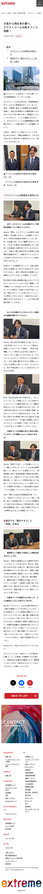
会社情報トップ (10, 785)
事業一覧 (8, 757)
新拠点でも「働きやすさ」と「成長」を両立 (23, 60)
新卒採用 (8, 829)
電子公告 (28, 795)
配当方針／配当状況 (31, 792)
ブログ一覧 (8, 848)
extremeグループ (11, 801)
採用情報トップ (10, 823)
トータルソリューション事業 (12, 760)
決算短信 (28, 770)
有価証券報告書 (30, 775)
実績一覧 (8, 776)
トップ (3, 13)
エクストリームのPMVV (11, 789)
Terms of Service (16, 869)
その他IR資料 (29, 784)
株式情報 (28, 790)
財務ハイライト (30, 764)
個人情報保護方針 (11, 855)
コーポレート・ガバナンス (32, 760)
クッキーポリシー (11, 861)
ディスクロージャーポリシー (32, 810)
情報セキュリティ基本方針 (13, 858)
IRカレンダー (29, 798)
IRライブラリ (29, 767)
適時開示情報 (29, 787)
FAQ (26, 804)
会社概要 (8, 793)
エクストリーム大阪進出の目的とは (23, 52)
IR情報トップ (29, 757)
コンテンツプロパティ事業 (12, 765)
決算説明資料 (29, 773)
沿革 (6, 795)
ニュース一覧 (9, 838)
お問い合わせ (9, 853)
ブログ (9, 13)
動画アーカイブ (30, 778)
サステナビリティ (11, 814)
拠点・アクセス (10, 798)
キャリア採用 (9, 826)
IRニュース (28, 801)
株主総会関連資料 (30, 781)
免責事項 (28, 806)
